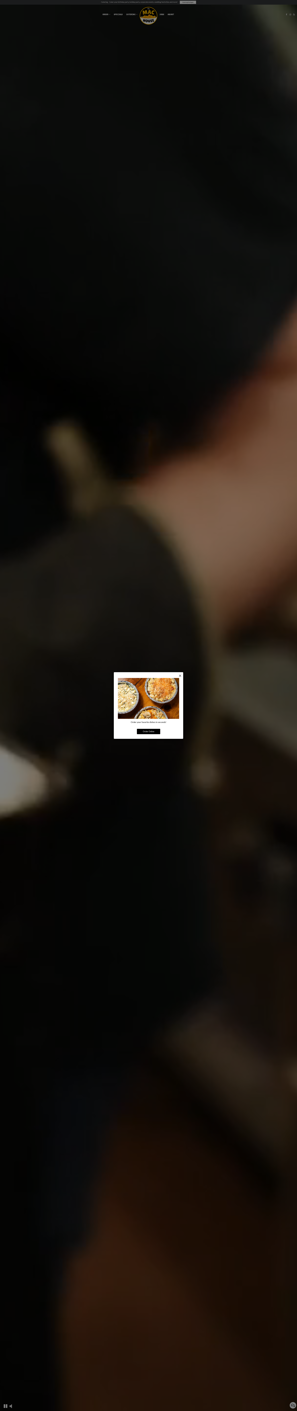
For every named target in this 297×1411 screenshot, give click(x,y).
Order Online (148, 731)
